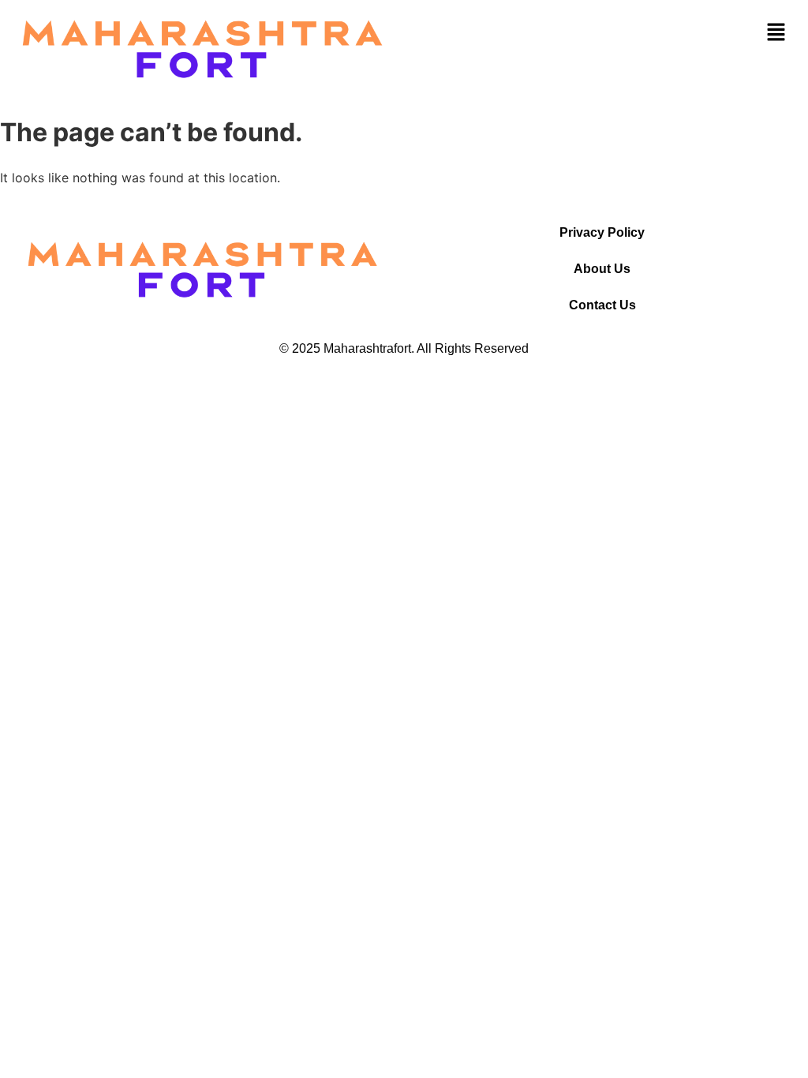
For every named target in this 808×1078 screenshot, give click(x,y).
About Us (602, 268)
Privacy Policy (602, 232)
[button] (776, 32)
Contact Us (602, 305)
